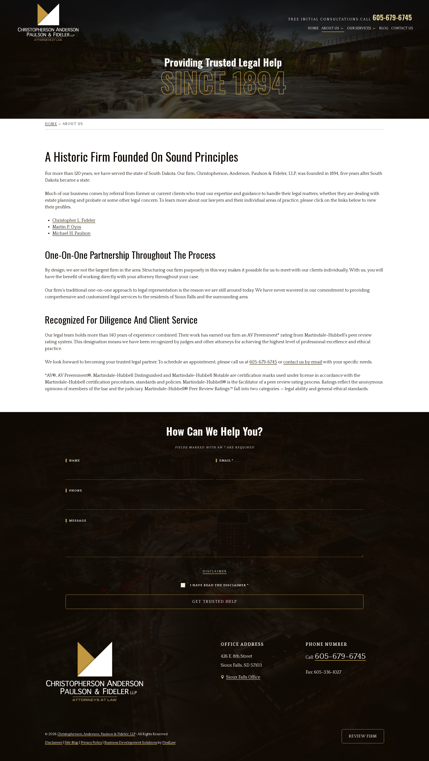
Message (77, 520)
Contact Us (402, 28)
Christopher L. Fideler (73, 220)
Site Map (71, 743)
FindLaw (169, 743)
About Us (330, 28)
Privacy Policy (91, 743)
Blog (383, 28)
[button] (421, 753)
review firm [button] (363, 736)
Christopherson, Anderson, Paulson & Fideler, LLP (96, 734)
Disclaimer (215, 571)
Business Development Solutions (130, 743)
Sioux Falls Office (243, 677)
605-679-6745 (392, 17)
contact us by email (302, 362)
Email (226, 460)
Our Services (359, 28)
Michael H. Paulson (71, 233)
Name (74, 460)
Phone (75, 490)
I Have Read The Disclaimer (219, 585)
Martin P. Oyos (66, 227)
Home (313, 28)
